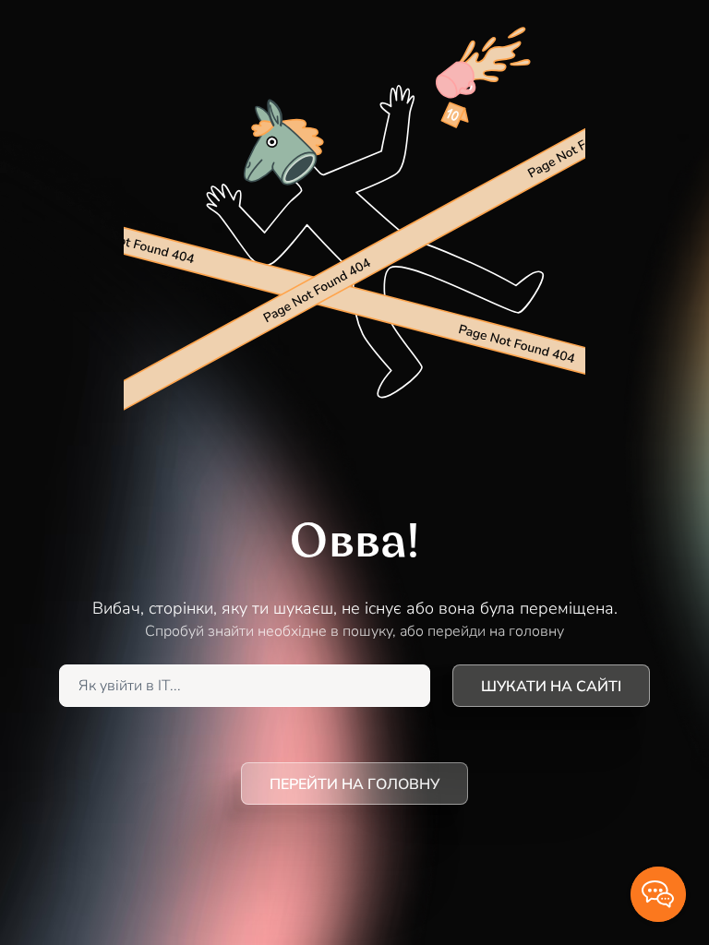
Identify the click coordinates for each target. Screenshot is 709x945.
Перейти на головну (354, 784)
